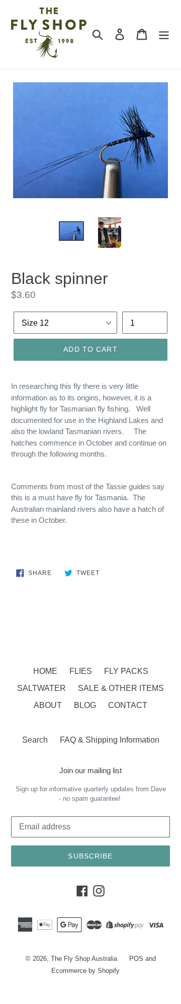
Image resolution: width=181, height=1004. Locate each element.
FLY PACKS (126, 671)
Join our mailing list (90, 770)
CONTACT (127, 705)
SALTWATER (41, 688)
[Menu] (164, 34)
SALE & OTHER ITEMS (121, 688)
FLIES (80, 671)
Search (35, 740)
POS (136, 958)
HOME (45, 671)
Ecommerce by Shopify (85, 970)
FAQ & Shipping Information (109, 740)
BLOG (85, 705)
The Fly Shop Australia (84, 958)
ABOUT (48, 705)
